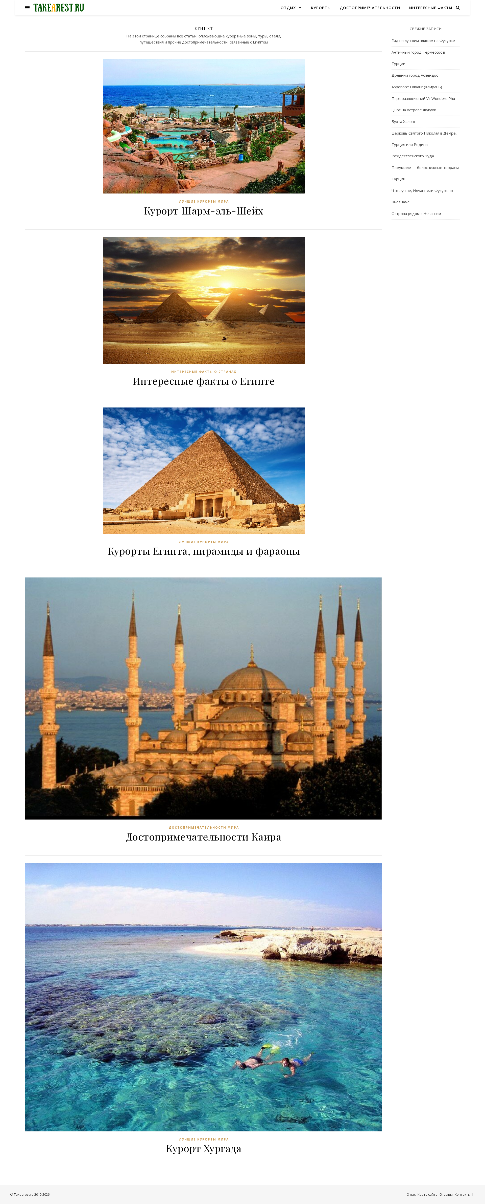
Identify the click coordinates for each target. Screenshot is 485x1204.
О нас (411, 1194)
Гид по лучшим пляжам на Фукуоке (423, 40)
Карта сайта (428, 1194)
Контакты (463, 1194)
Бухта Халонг (404, 121)
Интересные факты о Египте (204, 380)
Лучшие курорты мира (204, 201)
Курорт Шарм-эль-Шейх (204, 210)
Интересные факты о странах (203, 372)
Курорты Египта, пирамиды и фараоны (204, 550)
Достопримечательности (370, 7)
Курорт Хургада (203, 1148)
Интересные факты (430, 7)
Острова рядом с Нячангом (416, 213)
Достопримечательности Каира (204, 836)
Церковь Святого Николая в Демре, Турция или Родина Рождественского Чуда (424, 144)
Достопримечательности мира (204, 827)
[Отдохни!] (58, 8)
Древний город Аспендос (415, 75)
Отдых (288, 7)
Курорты (321, 7)
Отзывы (446, 1194)
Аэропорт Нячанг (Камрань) (417, 86)
